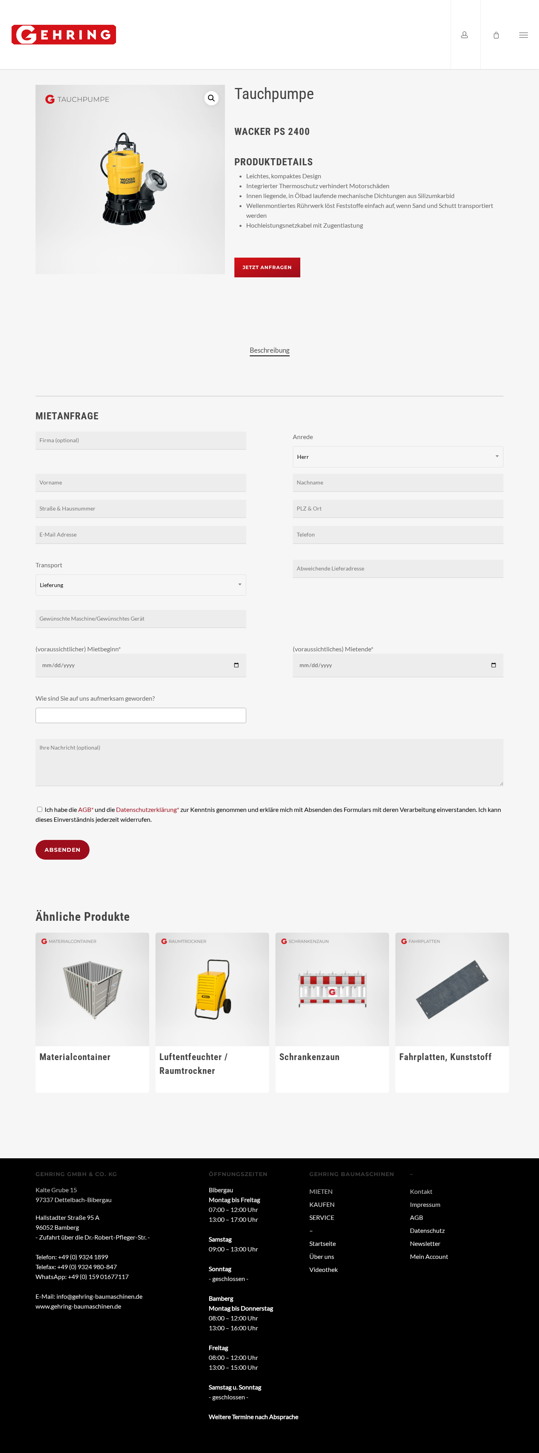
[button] (523, 34)
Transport (49, 574)
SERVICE (321, 1217)
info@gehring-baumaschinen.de (99, 1296)
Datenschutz (427, 1230)
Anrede (303, 446)
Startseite (322, 1243)
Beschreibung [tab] (270, 350)
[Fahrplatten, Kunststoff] (452, 989)
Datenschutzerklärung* (147, 809)
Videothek (323, 1269)
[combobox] (398, 457)
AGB (416, 1217)
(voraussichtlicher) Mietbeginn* (78, 649)
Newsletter (425, 1243)
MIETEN (321, 1191)
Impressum (425, 1204)
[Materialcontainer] (92, 989)
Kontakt (421, 1191)
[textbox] (40, 715)
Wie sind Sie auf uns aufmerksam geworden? (95, 698)
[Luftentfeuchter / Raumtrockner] (212, 989)
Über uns (321, 1256)
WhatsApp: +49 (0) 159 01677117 (82, 1276)
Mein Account (429, 1256)
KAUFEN (322, 1204)
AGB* (86, 809)
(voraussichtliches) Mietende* (333, 649)
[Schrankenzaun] (332, 989)
